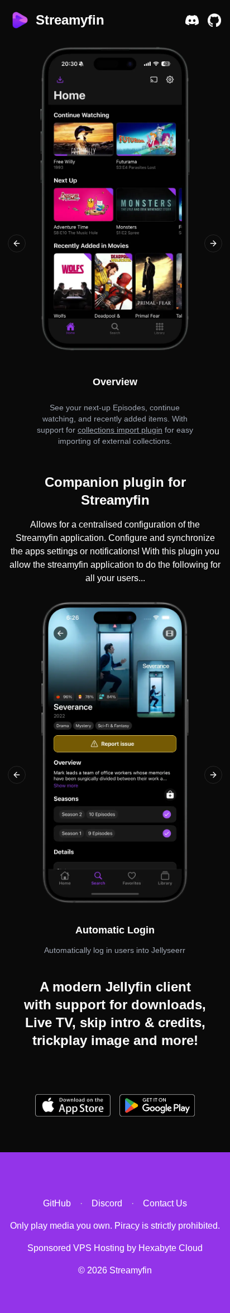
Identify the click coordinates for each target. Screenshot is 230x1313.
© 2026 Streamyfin (115, 1270)
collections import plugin (120, 429)
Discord (107, 1203)
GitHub (57, 1203)
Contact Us (165, 1203)
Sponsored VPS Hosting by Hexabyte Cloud (115, 1248)
